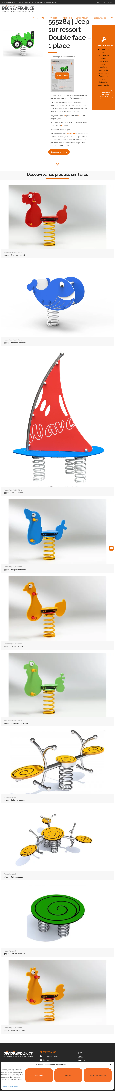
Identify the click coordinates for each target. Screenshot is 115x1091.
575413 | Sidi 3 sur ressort (14, 877)
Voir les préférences (97, 1075)
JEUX (80, 1057)
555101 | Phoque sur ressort (15, 570)
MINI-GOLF (82, 1061)
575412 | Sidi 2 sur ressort (14, 800)
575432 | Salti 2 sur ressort (14, 954)
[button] (110, 1065)
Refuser (68, 1075)
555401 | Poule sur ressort (14, 1030)
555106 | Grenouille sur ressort (16, 723)
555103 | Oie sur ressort (13, 646)
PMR (80, 1053)
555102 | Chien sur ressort (14, 255)
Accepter (39, 1075)
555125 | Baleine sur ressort (15, 343)
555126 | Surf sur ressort (13, 493)
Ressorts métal (10, 797)
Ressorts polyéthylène (13, 252)
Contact (46, 1060)
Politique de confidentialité (10, 1086)
